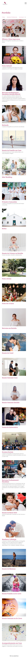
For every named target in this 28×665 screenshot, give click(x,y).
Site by (12, 656)
